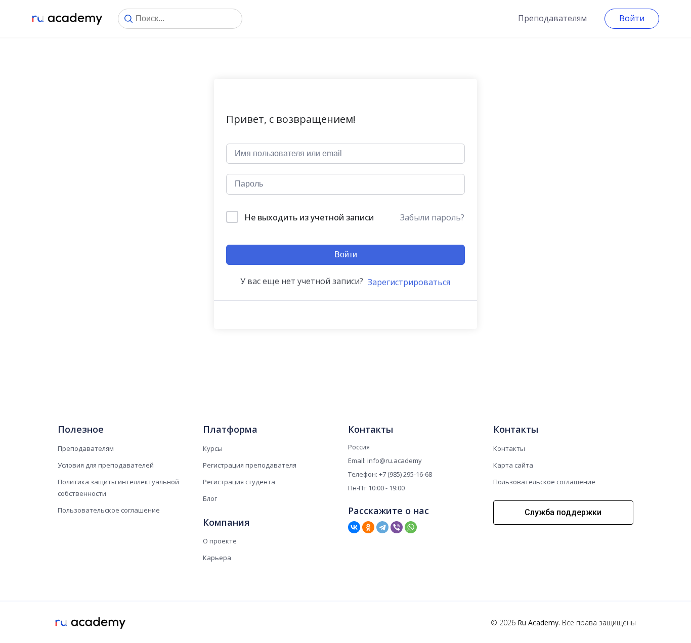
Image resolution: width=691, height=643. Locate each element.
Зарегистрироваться (409, 282)
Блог (210, 498)
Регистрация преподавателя (249, 465)
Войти (631, 18)
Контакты (509, 448)
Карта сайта (513, 465)
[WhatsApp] (411, 527)
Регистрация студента (239, 481)
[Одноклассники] (368, 527)
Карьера (217, 557)
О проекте (220, 540)
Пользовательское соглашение (109, 510)
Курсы (213, 448)
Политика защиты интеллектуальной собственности (118, 487)
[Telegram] (382, 527)
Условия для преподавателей (106, 465)
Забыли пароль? (432, 217)
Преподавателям (552, 18)
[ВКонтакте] (354, 527)
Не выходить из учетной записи (309, 217)
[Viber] (397, 527)
